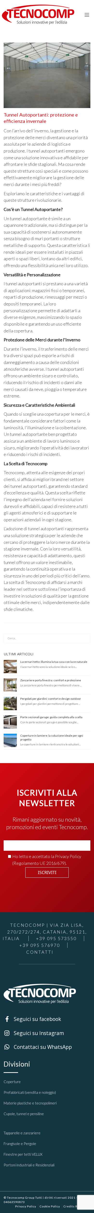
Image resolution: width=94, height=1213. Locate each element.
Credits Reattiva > (76, 1206)
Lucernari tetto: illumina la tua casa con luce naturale (53, 662)
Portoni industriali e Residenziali (29, 1165)
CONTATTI (40, 952)
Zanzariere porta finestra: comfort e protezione (50, 680)
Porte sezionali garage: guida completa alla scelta (51, 717)
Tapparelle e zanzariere (22, 1133)
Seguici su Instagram (19, 1032)
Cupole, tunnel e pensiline (24, 1114)
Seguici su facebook (19, 1018)
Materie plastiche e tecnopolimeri (30, 1103)
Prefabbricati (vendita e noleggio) (30, 1092)
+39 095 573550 (56, 938)
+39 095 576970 (39, 945)
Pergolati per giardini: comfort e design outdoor (50, 698)
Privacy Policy (68, 856)
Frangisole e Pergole (20, 1143)
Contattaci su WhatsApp (23, 1046)
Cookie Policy (50, 1206)
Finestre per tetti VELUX (23, 1154)
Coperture (12, 1081)
